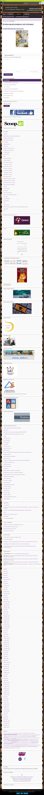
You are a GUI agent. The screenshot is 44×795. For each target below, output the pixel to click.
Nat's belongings (6, 442)
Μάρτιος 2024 (5, 577)
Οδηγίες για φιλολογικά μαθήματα (9, 184)
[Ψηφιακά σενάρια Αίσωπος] (22, 294)
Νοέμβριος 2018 (6, 644)
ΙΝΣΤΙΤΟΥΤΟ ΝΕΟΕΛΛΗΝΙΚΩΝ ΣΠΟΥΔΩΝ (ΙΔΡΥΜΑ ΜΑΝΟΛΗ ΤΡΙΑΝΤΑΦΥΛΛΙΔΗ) (17, 510)
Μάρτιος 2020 (5, 613)
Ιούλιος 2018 (5, 652)
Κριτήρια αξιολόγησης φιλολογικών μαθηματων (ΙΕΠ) (12, 537)
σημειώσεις (26, 746)
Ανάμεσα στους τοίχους (7, 448)
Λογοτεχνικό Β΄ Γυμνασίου (7, 172)
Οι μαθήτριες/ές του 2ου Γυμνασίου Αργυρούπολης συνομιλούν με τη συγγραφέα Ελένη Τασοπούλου (20, 541)
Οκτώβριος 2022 (6, 585)
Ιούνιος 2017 (5, 674)
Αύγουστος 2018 (6, 650)
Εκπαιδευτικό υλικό (6, 152)
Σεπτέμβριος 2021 (6, 593)
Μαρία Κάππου (6, 468)
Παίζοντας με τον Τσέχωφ (7, 192)
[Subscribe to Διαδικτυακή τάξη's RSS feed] (3, 3)
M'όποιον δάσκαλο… (6, 440)
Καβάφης (15, 737)
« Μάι (22, 254)
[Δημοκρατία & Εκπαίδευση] (9, 386)
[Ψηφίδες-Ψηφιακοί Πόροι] (22, 417)
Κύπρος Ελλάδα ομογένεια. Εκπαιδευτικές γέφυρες (26, 737)
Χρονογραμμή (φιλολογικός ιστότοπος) (9, 496)
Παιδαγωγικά (5, 190)
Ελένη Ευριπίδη (6, 154)
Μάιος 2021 (5, 595)
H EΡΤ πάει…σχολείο (6, 438)
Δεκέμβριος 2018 (6, 642)
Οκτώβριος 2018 (6, 646)
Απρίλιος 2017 (5, 678)
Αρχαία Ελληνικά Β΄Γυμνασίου (8, 140)
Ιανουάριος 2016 (6, 702)
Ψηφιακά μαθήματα (6, 498)
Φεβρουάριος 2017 (6, 682)
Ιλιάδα (4, 156)
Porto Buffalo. (5, 444)
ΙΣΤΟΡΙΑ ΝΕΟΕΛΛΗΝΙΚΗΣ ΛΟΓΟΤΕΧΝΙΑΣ (11, 82)
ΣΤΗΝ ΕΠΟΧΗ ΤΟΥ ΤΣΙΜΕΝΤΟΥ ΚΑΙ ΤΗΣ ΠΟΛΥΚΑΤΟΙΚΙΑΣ (14, 91)
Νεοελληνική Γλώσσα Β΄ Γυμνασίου (9, 180)
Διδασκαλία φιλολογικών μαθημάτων (9, 456)
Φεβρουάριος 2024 (6, 579)
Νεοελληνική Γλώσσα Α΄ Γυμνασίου (9, 178)
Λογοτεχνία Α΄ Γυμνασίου (7, 164)
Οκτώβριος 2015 (6, 708)
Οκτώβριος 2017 (6, 670)
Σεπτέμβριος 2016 (6, 692)
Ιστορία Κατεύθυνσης (7, 464)
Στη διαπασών (24, 742)
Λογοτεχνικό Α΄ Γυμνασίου (22, 739)
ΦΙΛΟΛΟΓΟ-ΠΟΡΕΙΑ (7, 494)
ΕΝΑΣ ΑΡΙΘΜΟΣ (6, 97)
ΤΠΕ (4, 202)
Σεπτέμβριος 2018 (6, 648)
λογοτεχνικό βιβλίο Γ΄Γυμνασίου (8, 745)
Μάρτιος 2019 (5, 636)
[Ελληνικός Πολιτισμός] (18, 354)
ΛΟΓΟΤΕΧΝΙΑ (11, 21)
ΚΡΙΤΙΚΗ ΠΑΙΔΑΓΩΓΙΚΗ (7, 466)
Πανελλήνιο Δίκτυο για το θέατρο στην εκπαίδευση (11, 470)
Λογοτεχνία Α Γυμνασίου (36, 737)
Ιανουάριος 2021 (6, 603)
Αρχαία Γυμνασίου (6, 450)
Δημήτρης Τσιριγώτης (7, 454)
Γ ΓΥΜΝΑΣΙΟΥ (27, 14)
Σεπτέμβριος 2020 (6, 607)
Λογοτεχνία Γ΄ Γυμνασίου (7, 168)
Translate (6, 105)
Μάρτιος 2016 (5, 700)
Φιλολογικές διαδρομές (7, 486)
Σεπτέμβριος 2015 (6, 710)
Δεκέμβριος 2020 (6, 605)
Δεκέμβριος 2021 (6, 591)
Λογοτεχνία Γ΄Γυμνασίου (10, 739)
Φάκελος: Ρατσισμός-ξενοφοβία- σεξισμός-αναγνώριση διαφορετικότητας (15, 206)
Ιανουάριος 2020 (6, 617)
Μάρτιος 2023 (5, 583)
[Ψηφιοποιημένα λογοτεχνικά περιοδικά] (16, 262)
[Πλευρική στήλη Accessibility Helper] (42, 3)
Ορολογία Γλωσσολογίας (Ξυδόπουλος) (10, 514)
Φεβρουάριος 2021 (6, 601)
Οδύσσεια (5, 186)
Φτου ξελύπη (16, 743)
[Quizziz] (22, 220)
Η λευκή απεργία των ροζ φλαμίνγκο (25, 736)
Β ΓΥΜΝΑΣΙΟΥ (18, 14)
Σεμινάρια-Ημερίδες (6, 198)
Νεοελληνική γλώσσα (13, 740)
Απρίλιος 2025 (5, 573)
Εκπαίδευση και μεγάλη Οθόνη (8, 150)
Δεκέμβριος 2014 (6, 725)
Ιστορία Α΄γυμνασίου (11, 737)
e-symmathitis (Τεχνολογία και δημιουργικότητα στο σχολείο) (13, 434)
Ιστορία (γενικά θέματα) (7, 158)
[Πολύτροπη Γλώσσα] (9, 341)
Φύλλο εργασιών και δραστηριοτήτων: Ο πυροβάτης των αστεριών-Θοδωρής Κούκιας (24, 561)
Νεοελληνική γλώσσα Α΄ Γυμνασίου (26, 740)
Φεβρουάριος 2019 (6, 638)
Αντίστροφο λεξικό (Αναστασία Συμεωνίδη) (10, 526)
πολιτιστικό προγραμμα (15, 746)
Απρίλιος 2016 (5, 698)
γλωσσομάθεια (22, 743)
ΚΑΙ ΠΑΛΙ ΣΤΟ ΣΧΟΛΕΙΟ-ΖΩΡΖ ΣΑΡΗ (10, 84)
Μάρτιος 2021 (5, 599)
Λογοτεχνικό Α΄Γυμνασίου (7, 170)
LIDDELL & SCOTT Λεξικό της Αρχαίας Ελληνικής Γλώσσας (13, 524)
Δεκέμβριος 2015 (6, 704)
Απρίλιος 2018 (5, 658)
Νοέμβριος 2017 (6, 668)
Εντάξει (18, 793)
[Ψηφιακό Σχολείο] (8, 325)
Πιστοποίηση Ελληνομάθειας (8, 518)
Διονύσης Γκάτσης (6, 458)
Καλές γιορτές (18, 737)
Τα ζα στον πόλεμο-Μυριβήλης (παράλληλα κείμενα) (20, 553)
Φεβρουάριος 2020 (6, 615)
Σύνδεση (4, 0)
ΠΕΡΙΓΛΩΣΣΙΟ (5, 516)
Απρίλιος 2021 (5, 597)
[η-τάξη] (22, 232)
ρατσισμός (22, 746)
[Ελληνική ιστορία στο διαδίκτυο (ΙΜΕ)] (10, 403)
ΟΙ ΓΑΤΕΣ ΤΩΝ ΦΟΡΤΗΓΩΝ (8, 95)
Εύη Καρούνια (6, 558)
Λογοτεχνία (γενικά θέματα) (7, 162)
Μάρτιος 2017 (5, 680)
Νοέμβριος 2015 (6, 706)
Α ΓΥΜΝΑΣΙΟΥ (10, 14)
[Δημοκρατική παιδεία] (10, 370)
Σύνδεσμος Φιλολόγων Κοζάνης (8, 476)
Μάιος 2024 (5, 575)
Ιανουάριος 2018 (6, 664)
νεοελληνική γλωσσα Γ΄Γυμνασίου (21, 745)
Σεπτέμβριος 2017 (6, 672)
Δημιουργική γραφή (6, 144)
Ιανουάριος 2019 (6, 640)
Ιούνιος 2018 (5, 654)
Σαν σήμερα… (5, 196)
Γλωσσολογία (5, 142)
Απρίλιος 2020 (5, 611)
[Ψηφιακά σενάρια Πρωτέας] (22, 308)
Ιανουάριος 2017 (6, 684)
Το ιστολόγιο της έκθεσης (7, 480)
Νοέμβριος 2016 (6, 688)
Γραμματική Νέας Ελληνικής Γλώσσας (9, 528)
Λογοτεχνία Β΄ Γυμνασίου (7, 166)
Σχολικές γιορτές (6, 200)
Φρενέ (14, 743)
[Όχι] (42, 792)
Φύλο (4, 210)
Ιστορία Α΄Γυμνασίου (6, 160)
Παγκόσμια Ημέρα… (6, 188)
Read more (26, 793)
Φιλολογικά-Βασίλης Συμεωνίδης (8, 484)
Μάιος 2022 (5, 589)
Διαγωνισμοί (5, 146)
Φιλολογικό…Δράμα (6, 492)
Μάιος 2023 (5, 581)
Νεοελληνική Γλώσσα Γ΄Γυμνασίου (9, 182)
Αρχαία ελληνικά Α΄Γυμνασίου (29, 733)
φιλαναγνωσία (5, 208)
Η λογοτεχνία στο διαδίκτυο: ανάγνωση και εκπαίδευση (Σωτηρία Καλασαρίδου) (16, 460)
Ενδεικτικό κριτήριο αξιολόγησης (15, 736)
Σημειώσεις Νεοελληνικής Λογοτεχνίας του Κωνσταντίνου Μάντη (14, 474)
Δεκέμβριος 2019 (6, 619)
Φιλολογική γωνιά (6, 490)
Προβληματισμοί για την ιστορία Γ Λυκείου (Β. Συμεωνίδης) (13, 472)
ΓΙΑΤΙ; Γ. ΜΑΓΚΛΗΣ (7, 86)
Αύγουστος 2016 (6, 694)
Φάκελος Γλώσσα (6, 204)
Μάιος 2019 (5, 632)
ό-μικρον (4, 512)
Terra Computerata (6, 446)
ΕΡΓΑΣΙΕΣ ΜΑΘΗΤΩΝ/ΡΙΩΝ (8, 16)
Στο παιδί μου (28, 742)
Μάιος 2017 (5, 676)
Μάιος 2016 (5, 696)
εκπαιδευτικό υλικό (26, 743)
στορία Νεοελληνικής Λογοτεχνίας (13, 28)
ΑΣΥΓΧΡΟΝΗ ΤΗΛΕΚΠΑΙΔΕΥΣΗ (22, 16)
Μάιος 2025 (5, 571)
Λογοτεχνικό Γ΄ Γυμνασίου (7, 174)
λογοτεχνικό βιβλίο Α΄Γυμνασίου (33, 743)
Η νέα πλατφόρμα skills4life (8, 539)
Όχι (21, 793)
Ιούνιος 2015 (5, 712)
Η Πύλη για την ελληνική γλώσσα (8, 462)
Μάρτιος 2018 (5, 660)
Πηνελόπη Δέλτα (19, 742)
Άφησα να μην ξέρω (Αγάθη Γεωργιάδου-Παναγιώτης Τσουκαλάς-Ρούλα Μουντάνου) (17, 452)
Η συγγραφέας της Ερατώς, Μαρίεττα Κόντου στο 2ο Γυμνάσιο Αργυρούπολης (16, 543)
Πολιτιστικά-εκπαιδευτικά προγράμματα (10, 194)
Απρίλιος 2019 (5, 634)
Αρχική (4, 14)
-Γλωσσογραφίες (6, 505)
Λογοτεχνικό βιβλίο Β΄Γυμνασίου (32, 739)
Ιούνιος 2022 (5, 587)
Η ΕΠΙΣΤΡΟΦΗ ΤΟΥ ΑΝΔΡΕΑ (8, 93)
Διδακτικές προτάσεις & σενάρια (8, 148)
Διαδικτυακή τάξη (35, 9)
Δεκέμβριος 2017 (6, 666)
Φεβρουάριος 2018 (6, 662)
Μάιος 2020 (5, 609)
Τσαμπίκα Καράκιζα (6, 482)
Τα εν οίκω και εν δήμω (7, 478)
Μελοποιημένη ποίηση (7, 176)
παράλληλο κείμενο (8, 746)
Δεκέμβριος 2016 (6, 686)
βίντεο (19, 743)
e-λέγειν (4, 436)
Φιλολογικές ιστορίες (6, 488)
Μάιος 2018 (5, 656)
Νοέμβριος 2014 (6, 727)
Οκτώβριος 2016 (6, 690)
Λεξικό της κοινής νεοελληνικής (8, 530)
